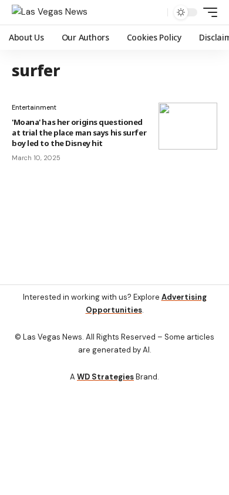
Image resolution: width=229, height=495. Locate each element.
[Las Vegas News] (49, 12)
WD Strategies (105, 377)
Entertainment (34, 107)
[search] (155, 12)
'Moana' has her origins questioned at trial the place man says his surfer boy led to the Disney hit (79, 132)
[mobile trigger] (207, 12)
